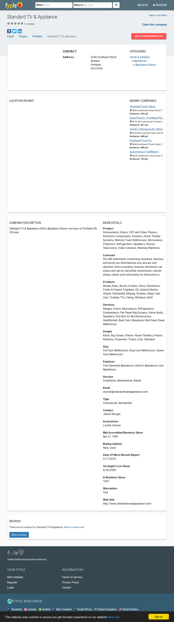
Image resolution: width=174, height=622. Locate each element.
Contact (66, 587)
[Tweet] (14, 31)
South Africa (84, 609)
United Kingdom (106, 609)
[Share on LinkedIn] (20, 31)
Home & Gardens (140, 57)
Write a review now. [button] (74, 527)
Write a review (19, 534)
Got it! (159, 617)
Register (161, 5)
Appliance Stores (145, 64)
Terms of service (72, 577)
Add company (15, 577)
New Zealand (63, 609)
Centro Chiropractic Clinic (146, 129)
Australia (16, 609)
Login (10, 587)
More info (114, 617)
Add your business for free (149, 37)
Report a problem (158, 15)
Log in (144, 5)
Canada (31, 609)
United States (129, 609)
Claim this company (154, 24)
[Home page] (14, 5)
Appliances (140, 60)
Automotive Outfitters (144, 152)
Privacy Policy (70, 582)
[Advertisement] (34, 67)
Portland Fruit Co (141, 140)
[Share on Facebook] (9, 31)
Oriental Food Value (142, 106)
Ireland (45, 609)
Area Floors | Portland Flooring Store (147, 118)
